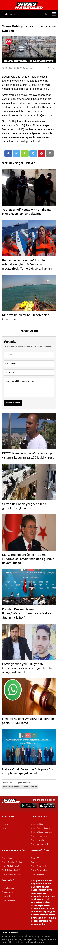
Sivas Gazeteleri (38, 866)
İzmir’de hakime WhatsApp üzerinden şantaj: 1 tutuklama (28, 721)
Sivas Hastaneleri (39, 836)
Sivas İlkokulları (38, 840)
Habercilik (6, 896)
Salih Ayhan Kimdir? (11, 870)
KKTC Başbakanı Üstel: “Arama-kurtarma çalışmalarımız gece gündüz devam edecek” (28, 559)
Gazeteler (35, 862)
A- (54, 68)
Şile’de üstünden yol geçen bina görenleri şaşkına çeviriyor (24, 506)
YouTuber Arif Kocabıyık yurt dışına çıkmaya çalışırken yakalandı (26, 212)
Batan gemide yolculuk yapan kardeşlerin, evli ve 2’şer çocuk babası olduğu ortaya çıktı (28, 668)
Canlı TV (35, 858)
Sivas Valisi (7, 858)
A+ (49, 68)
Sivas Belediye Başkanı (12, 862)
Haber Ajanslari (37, 874)
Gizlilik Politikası (10, 932)
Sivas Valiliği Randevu (11, 874)
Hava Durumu (8, 888)
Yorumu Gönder (13, 403)
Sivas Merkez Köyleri (40, 844)
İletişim (5, 828)
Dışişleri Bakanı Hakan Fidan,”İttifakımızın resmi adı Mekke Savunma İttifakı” (26, 613)
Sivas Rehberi (37, 824)
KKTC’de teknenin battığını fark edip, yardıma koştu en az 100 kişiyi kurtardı (28, 455)
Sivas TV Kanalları (39, 870)
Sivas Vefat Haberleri (40, 828)
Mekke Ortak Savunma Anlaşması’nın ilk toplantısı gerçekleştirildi (28, 771)
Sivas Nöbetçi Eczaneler (42, 832)
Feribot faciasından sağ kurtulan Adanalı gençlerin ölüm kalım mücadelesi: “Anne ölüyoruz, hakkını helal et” (27, 266)
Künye (5, 824)
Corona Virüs (8, 892)
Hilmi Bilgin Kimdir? (10, 866)
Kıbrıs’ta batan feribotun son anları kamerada (26, 317)
